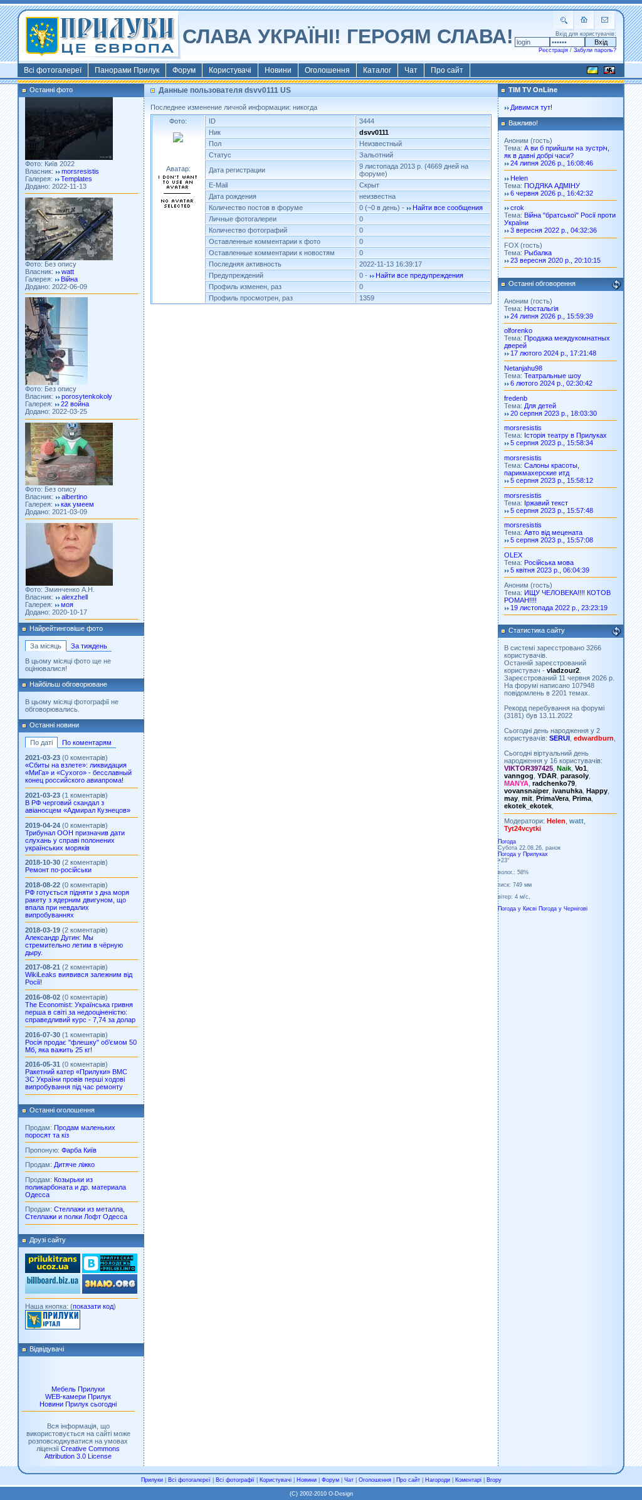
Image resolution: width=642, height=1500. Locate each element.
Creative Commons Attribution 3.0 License (82, 1452)
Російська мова (549, 562)
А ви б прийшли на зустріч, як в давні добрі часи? (556, 151)
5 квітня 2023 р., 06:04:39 (549, 570)
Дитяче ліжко (74, 1164)
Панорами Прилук (127, 70)
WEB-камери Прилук (78, 1396)
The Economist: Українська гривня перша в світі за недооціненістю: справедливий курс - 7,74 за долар (80, 1012)
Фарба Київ (79, 1150)
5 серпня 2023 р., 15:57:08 (551, 540)
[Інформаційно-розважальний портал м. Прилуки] (52, 1327)
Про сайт (447, 70)
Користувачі (230, 70)
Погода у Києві (517, 909)
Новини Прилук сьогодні (78, 1404)
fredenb (515, 398)
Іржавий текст (546, 503)
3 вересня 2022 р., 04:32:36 (553, 230)
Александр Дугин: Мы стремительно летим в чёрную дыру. (74, 945)
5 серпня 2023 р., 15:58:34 (551, 442)
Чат (411, 70)
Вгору (494, 1480)
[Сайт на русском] (609, 72)
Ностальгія (541, 308)
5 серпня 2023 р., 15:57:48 (551, 510)
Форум (184, 70)
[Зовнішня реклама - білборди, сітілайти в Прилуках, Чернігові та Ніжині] (52, 1291)
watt (67, 271)
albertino (74, 496)
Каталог (377, 70)
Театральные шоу (552, 375)
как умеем (77, 504)
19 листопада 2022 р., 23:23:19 (559, 607)
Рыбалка (538, 252)
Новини (278, 70)
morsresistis (80, 171)
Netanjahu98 (523, 368)
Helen (519, 178)
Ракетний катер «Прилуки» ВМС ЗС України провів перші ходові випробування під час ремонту (76, 1079)
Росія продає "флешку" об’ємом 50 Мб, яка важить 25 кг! (81, 1046)
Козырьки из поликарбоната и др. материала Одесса (75, 1187)
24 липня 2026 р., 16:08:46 (551, 163)
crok (517, 207)
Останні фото (51, 89)
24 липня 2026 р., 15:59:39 (551, 316)
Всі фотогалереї (53, 70)
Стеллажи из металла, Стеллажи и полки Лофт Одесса (76, 1212)
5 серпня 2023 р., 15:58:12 (551, 480)
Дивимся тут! (531, 107)
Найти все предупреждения (419, 275)
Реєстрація (553, 50)
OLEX (513, 555)
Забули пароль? (595, 50)
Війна (69, 279)
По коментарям (87, 742)
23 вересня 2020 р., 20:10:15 (555, 260)
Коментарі (468, 1480)
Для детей (540, 405)
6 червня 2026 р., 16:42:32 (551, 193)
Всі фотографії (235, 1480)
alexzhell (74, 597)
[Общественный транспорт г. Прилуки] (52, 1270)
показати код (93, 1306)
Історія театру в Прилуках (565, 435)
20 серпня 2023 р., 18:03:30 (553, 413)
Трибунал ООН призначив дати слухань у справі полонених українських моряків (75, 840)
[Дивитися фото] (69, 157)
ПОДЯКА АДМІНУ (552, 185)
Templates (76, 178)
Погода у (523, 854)
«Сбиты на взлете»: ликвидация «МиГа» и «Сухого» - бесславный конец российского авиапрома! (78, 772)
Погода (507, 841)
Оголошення (327, 70)
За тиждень (89, 646)
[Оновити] (616, 285)
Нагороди (437, 1480)
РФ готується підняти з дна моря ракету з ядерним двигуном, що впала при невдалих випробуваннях (77, 904)
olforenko (518, 330)
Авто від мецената (553, 532)
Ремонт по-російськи (58, 870)
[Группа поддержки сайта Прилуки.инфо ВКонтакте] (109, 1270)
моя (67, 604)
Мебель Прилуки (78, 1389)
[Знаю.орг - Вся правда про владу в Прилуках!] (109, 1291)
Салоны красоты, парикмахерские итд (541, 469)
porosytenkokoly (86, 396)
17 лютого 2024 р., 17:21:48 (553, 353)
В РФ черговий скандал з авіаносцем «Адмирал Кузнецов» (77, 806)
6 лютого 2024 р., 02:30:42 (551, 383)
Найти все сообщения (448, 207)
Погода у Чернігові (563, 909)
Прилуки (152, 1480)
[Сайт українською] (592, 72)
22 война (75, 404)
